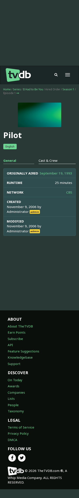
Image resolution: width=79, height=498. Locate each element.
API (10, 345)
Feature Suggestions (23, 351)
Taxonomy (16, 411)
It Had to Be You (33, 89)
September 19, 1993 (56, 173)
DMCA (12, 440)
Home (7, 89)
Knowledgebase (20, 357)
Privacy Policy (18, 433)
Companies (16, 392)
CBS (69, 192)
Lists (11, 398)
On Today (15, 380)
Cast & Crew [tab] (48, 160)
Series (17, 89)
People (13, 405)
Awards (13, 386)
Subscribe (15, 338)
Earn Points (16, 332)
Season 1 (68, 89)
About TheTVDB (20, 326)
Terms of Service (21, 427)
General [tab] (9, 160)
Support (14, 363)
